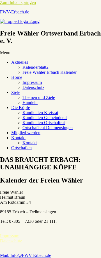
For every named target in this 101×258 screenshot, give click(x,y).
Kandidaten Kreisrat (40, 112)
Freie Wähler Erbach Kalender (49, 72)
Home (16, 77)
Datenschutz (33, 87)
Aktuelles (19, 62)
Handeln (30, 102)
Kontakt (18, 137)
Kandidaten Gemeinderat (44, 117)
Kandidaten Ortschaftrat (43, 122)
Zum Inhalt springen (18, 2)
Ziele (15, 92)
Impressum (32, 82)
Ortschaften (21, 147)
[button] (50, 52)
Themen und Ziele (38, 97)
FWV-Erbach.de (14, 12)
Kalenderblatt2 (35, 67)
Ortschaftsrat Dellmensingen (47, 127)
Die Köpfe (20, 107)
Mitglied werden (25, 132)
